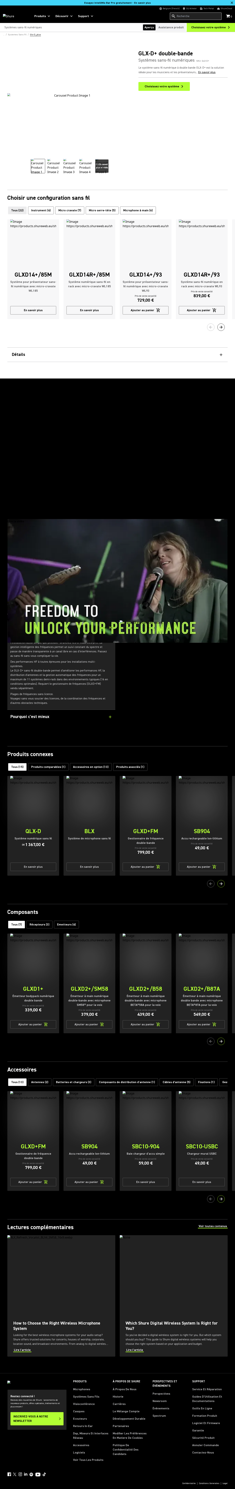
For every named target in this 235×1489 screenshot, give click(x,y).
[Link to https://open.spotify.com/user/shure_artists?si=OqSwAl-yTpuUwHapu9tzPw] (31, 1474)
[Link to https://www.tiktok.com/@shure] (44, 1474)
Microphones (81, 1389)
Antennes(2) (39, 1082)
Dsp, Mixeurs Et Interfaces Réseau (90, 1436)
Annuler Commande (205, 1445)
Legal (225, 1483)
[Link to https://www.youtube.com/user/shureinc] (38, 1474)
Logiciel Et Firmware (206, 1423)
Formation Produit (204, 1416)
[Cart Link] (228, 16)
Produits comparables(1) (48, 767)
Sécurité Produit (203, 1438)
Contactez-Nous (203, 1452)
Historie (118, 1397)
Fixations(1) (206, 1082)
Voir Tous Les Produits (88, 1460)
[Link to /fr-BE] (15, 16)
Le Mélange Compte (126, 1411)
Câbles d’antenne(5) (176, 1082)
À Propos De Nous (124, 1389)
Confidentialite (189, 1483)
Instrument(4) (41, 210)
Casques (78, 1411)
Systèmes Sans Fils (86, 1397)
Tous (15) (17, 767)
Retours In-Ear (83, 1426)
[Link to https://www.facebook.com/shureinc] (9, 1474)
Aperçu (149, 27)
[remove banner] (232, 3)
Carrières (119, 1404)
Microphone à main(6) (138, 210)
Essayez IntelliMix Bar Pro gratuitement (117, 3)
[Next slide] (221, 327)
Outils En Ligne (202, 1408)
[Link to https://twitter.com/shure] (15, 1474)
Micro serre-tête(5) (102, 210)
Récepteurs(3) (39, 924)
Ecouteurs (80, 1419)
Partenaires (121, 1426)
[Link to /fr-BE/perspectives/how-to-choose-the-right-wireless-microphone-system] (61, 1296)
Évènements (161, 1408)
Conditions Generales (209, 1483)
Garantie (198, 1430)
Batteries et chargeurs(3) (73, 1082)
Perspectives (161, 1394)
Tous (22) (17, 210)
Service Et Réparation (207, 1389)
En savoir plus (207, 72)
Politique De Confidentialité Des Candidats (125, 1449)
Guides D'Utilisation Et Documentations (207, 1399)
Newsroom (160, 1401)
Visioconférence (84, 1404)
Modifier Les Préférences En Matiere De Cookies (130, 1436)
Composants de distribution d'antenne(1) (127, 1082)
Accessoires (81, 1445)
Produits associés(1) (130, 767)
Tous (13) (17, 1082)
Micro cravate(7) (69, 210)
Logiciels (79, 1452)
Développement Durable (129, 1419)
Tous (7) (16, 924)
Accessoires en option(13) (91, 767)
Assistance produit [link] (171, 27)
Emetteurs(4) (66, 924)
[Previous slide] (210, 327)
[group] (38, 166)
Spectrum (159, 1416)
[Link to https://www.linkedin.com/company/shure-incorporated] (26, 1474)
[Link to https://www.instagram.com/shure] (20, 1474)
